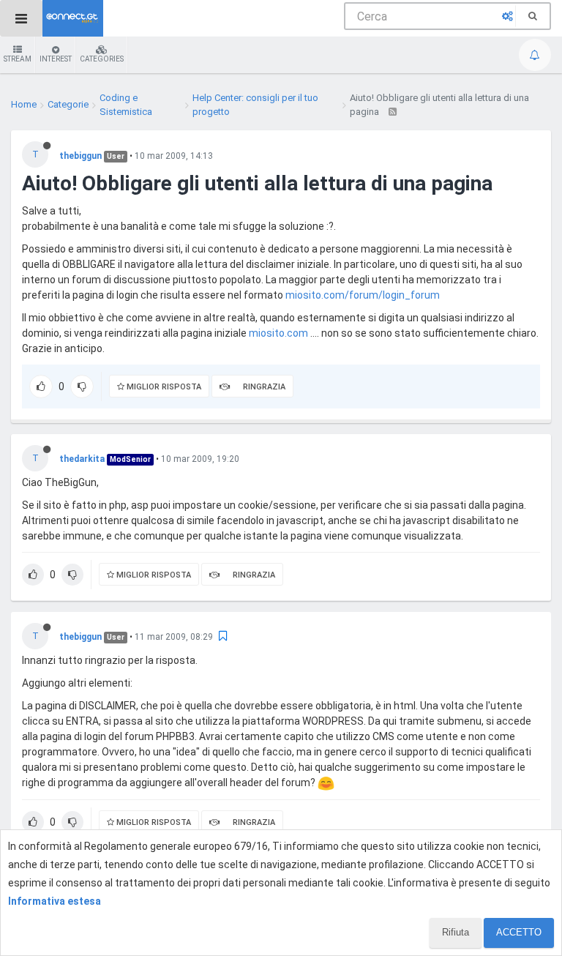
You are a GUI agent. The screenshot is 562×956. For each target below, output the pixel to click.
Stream (17, 59)
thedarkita (82, 459)
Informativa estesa (54, 901)
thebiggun (80, 156)
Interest (56, 59)
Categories (102, 59)
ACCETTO (519, 932)
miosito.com (278, 333)
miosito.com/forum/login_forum (362, 295)
